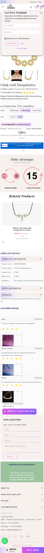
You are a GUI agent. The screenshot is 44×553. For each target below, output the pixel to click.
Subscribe (11, 43)
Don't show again (22, 48)
